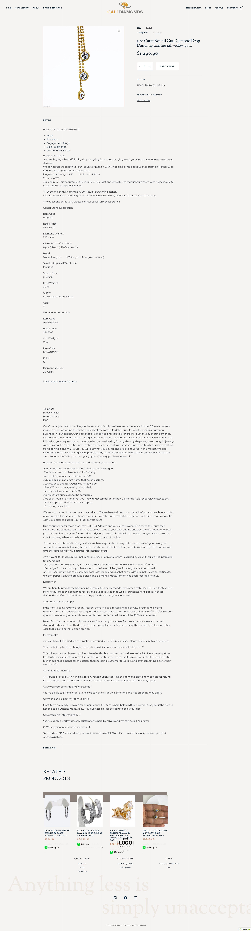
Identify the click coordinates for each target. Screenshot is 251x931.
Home (8, 8)
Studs (50, 135)
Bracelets (52, 139)
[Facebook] (125, 898)
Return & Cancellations (169, 863)
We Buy (36, 8)
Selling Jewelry (193, 8)
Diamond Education (52, 8)
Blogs (208, 8)
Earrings (157, 32)
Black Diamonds (56, 146)
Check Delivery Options (151, 85)
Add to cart (167, 66)
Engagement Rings (58, 143)
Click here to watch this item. (60, 381)
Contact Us (232, 8)
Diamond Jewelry (125, 863)
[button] (119, 31)
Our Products (22, 8)
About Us (219, 8)
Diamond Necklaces (59, 150)
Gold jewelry (125, 867)
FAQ (169, 867)
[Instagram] (115, 898)
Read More (143, 100)
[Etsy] (136, 898)
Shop (82, 867)
